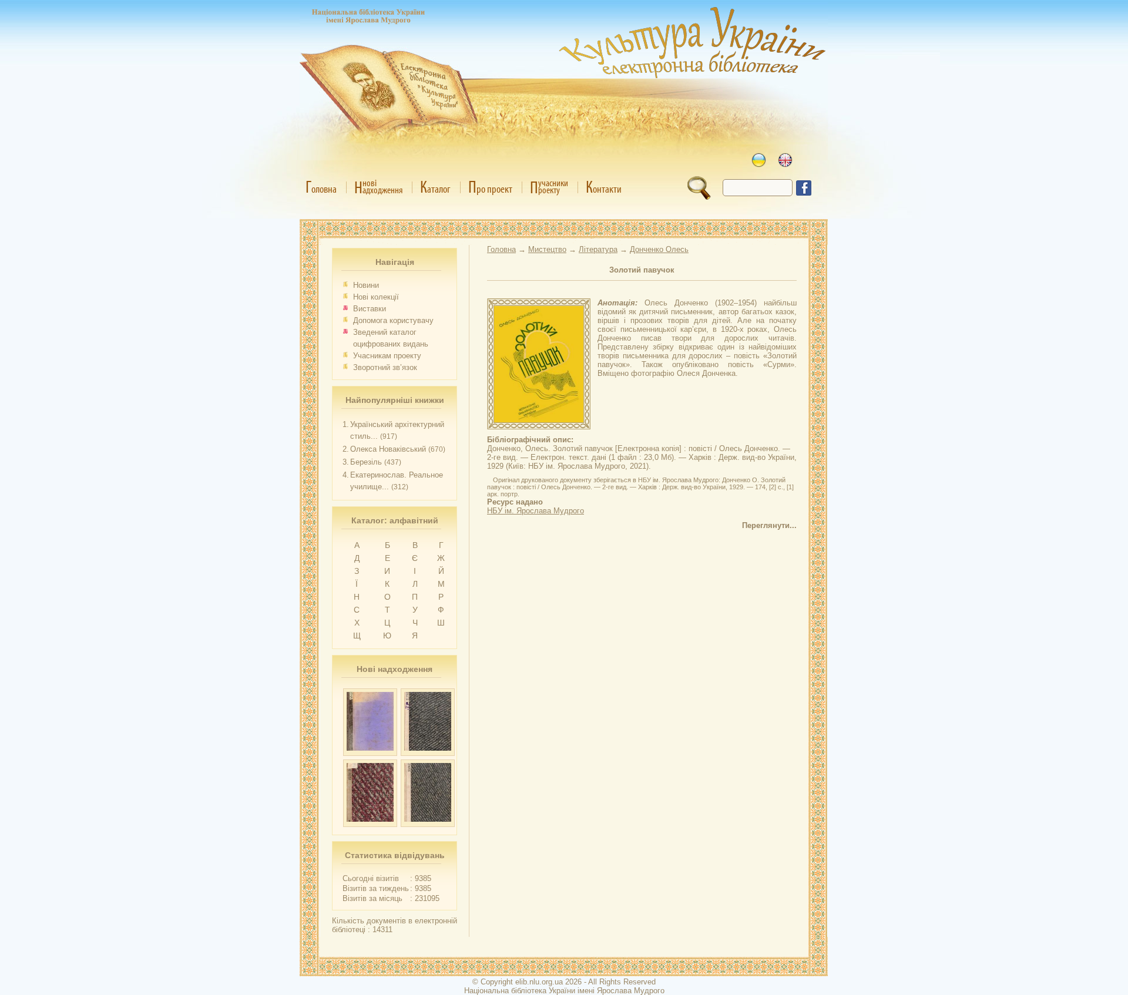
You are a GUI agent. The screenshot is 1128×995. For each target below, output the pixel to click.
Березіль (366, 462)
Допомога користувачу (393, 320)
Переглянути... (769, 525)
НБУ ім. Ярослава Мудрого (535, 510)
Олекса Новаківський (388, 449)
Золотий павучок (641, 269)
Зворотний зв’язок (385, 367)
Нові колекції (376, 297)
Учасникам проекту (387, 355)
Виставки (369, 308)
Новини (366, 285)
